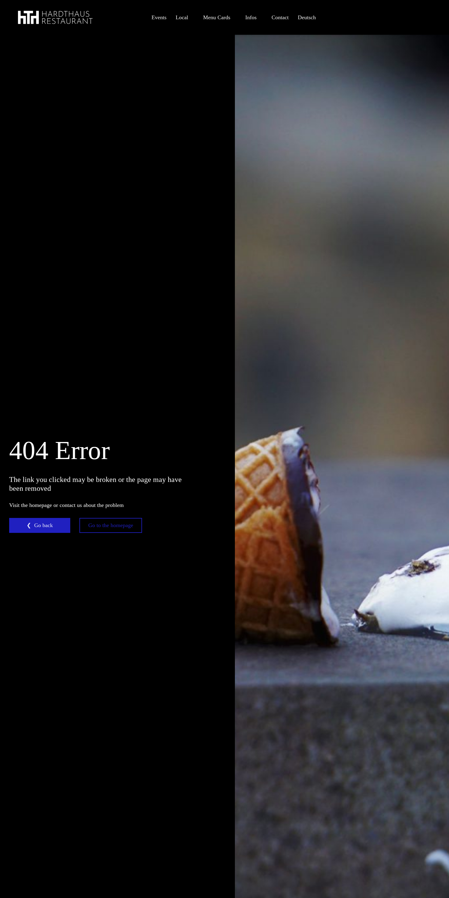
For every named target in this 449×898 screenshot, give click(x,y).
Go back (43, 525)
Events (158, 17)
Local (182, 17)
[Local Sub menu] (192, 17)
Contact (280, 17)
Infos (251, 17)
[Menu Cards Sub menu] (234, 17)
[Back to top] (427, 880)
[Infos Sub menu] (260, 17)
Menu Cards (216, 17)
